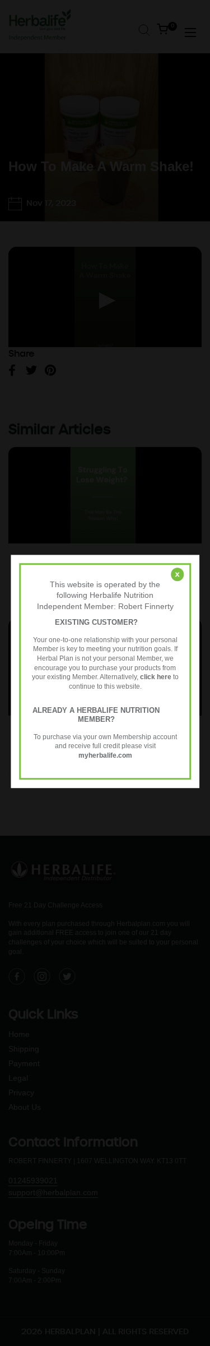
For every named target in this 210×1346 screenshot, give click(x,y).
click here (155, 677)
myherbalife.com (105, 755)
